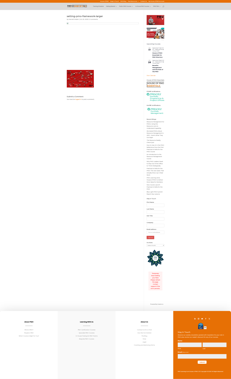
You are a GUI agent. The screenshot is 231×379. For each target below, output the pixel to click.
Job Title (150, 216)
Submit (202, 362)
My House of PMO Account (156, 1)
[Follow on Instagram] (198, 318)
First (179, 348)
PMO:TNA (156, 6)
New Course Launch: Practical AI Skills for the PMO (155, 187)
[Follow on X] (209, 318)
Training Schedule (98, 6)
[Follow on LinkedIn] (194, 318)
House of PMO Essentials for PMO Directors (157, 55)
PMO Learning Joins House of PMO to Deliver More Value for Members (155, 180)
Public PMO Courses (125, 6)
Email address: (151, 229)
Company (150, 222)
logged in (78, 99)
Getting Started (110, 6)
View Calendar (151, 75)
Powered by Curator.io (156, 304)
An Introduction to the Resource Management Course (154, 157)
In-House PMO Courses (142, 6)
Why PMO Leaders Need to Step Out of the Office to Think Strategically (155, 164)
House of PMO (104, 1)
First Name (150, 202)
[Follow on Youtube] (202, 318)
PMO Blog (123, 1)
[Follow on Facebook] (205, 318)
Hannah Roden (74, 19)
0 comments (94, 19)
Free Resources (132, 1)
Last (204, 348)
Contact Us (143, 1)
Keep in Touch (114, 1)
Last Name (150, 209)
